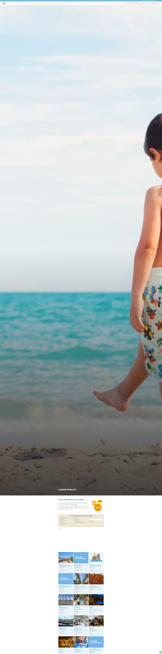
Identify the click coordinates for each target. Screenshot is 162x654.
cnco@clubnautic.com (62, 612)
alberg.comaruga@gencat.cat (63, 570)
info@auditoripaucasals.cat (78, 570)
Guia (149, 0)
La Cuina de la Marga (78, 628)
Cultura (127, 3)
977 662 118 (61, 590)
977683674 (91, 590)
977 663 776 (61, 632)
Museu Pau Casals (77, 649)
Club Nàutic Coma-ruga (63, 607)
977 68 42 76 (76, 653)
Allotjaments (154, 3)
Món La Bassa (91, 628)
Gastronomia (147, 3)
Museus (61, 521)
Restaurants (62, 522)
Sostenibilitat (137, 3)
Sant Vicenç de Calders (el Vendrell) (80, 522)
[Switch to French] (158, 0)
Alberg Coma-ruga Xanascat (64, 565)
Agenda (152, 0)
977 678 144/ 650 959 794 (93, 611)
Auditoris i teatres (63, 520)
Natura (132, 3)
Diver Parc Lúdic (77, 607)
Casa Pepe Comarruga (93, 586)
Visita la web (61, 571)
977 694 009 (76, 590)
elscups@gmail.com (92, 612)
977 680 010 (91, 569)
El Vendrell (76, 520)
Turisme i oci (62, 524)
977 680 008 (61, 569)
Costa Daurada (144, 0)
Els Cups (91, 607)
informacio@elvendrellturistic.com (94, 570)
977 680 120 (61, 611)
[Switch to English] (157, 0)
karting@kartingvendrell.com (63, 633)
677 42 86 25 (76, 611)
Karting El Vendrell (62, 628)
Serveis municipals (63, 523)
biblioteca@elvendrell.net (63, 591)
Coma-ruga (76, 519)
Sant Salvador (77, 521)
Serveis (158, 3)
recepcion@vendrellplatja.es (78, 591)
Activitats (142, 3)
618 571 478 (91, 653)
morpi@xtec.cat (76, 633)
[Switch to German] (160, 0)
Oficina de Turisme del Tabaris (95, 649)
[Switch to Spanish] (155, 0)
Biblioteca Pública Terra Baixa (64, 586)
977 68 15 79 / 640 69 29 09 (78, 632)
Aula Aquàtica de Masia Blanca (95, 565)
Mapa (147, 0)
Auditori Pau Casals (78, 565)
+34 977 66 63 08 (61, 653)
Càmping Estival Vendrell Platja (80, 586)
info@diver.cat (76, 612)
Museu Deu (61, 649)
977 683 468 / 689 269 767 (78, 569)
